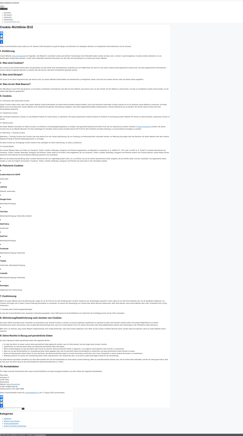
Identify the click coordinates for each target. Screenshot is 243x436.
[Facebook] (85, 33)
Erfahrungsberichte (11, 423)
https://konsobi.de (18, 56)
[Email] (85, 39)
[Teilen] (85, 42)
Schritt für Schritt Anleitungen (15, 426)
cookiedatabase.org (32, 393)
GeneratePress (40, 435)
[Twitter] (85, 36)
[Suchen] (23, 409)
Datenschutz (8, 19)
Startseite (7, 13)
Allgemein (7, 419)
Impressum (8, 17)
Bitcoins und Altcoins (12, 421)
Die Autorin (8, 15)
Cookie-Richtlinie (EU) (12, 22)
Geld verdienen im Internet (9, 3)
